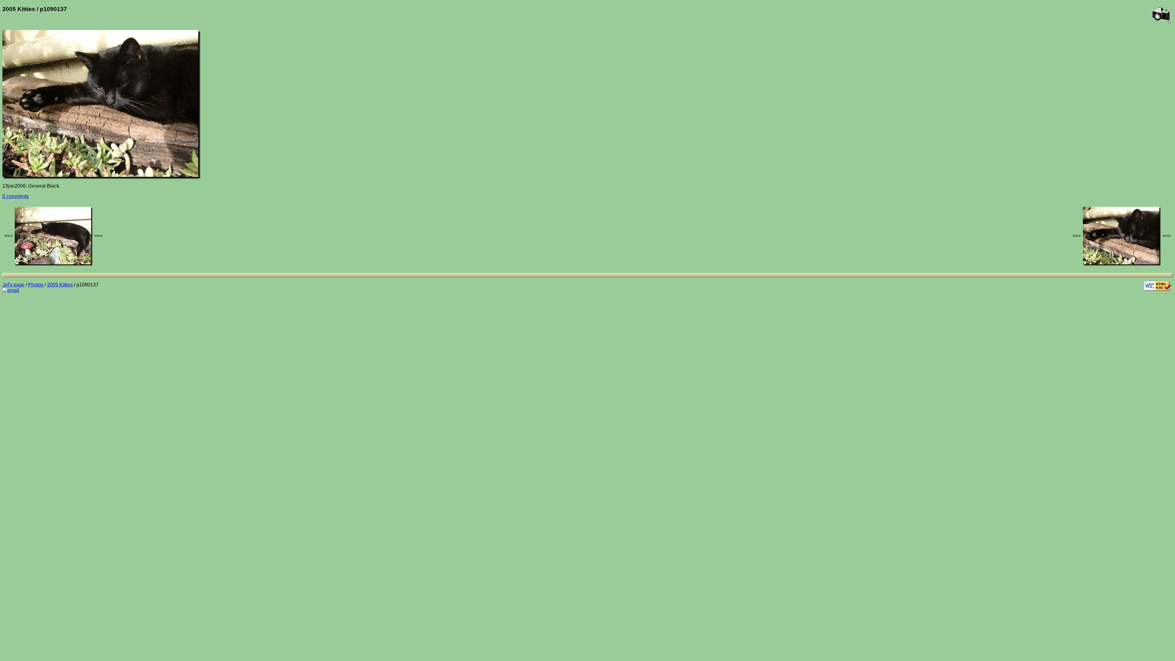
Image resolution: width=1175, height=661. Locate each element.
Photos (35, 284)
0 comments (15, 196)
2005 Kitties (60, 284)
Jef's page (13, 284)
